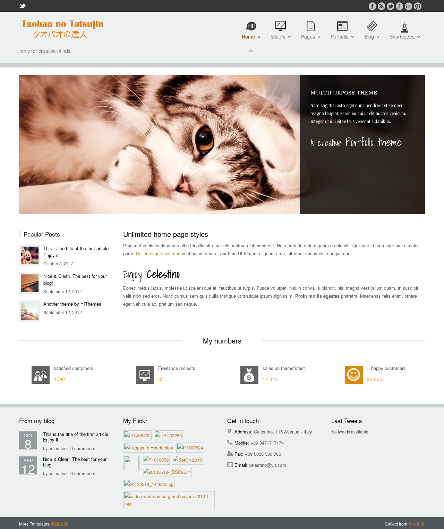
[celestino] (62, 29)
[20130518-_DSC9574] (168, 472)
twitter (390, 6)
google (399, 6)
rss (381, 6)
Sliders (279, 40)
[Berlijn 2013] (188, 460)
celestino (58, 448)
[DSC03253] (169, 435)
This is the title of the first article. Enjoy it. (76, 437)
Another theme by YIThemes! (73, 303)
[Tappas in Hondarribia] (149, 447)
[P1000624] (191, 447)
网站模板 (416, 524)
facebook (372, 6)
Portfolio (341, 40)
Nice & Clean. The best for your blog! (74, 462)
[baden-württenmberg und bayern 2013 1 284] (170, 500)
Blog (370, 40)
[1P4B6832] (138, 435)
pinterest (417, 6)
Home (250, 40)
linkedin (408, 6)
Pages (309, 40)
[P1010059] (157, 460)
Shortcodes (403, 40)
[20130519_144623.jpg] (150, 484)
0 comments (82, 448)
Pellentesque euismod (158, 253)
